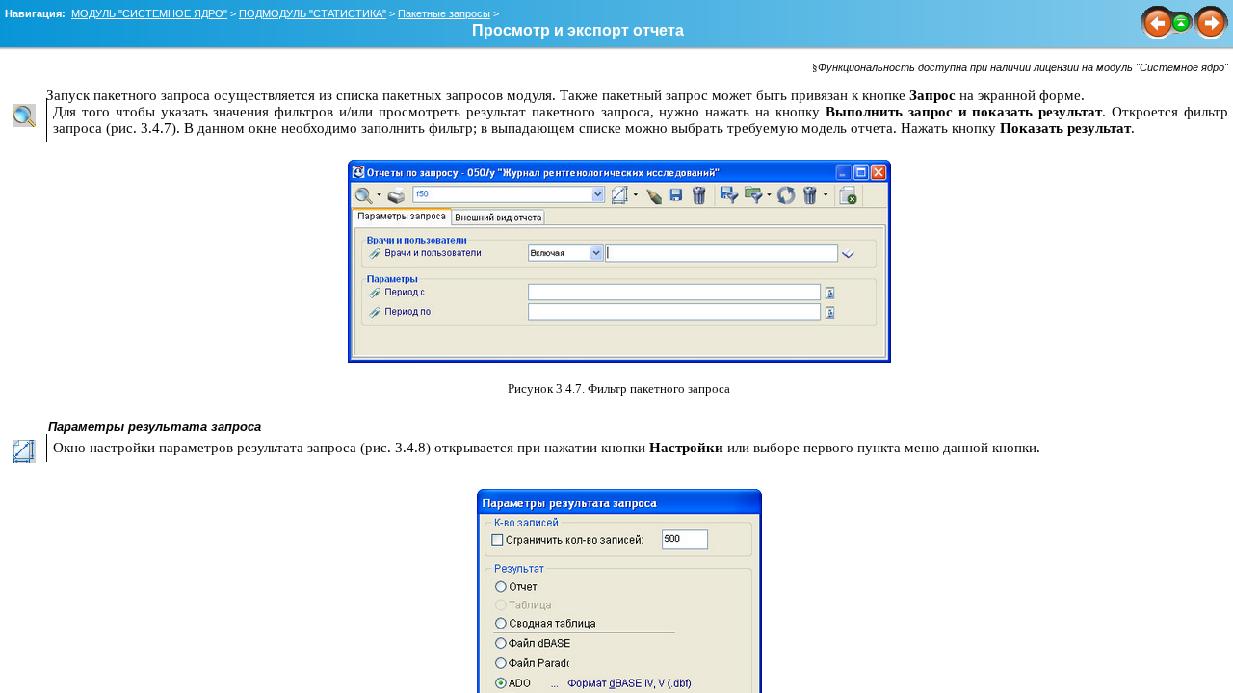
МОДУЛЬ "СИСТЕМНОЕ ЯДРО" (149, 13)
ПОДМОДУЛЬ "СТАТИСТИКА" (312, 13)
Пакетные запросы (444, 13)
